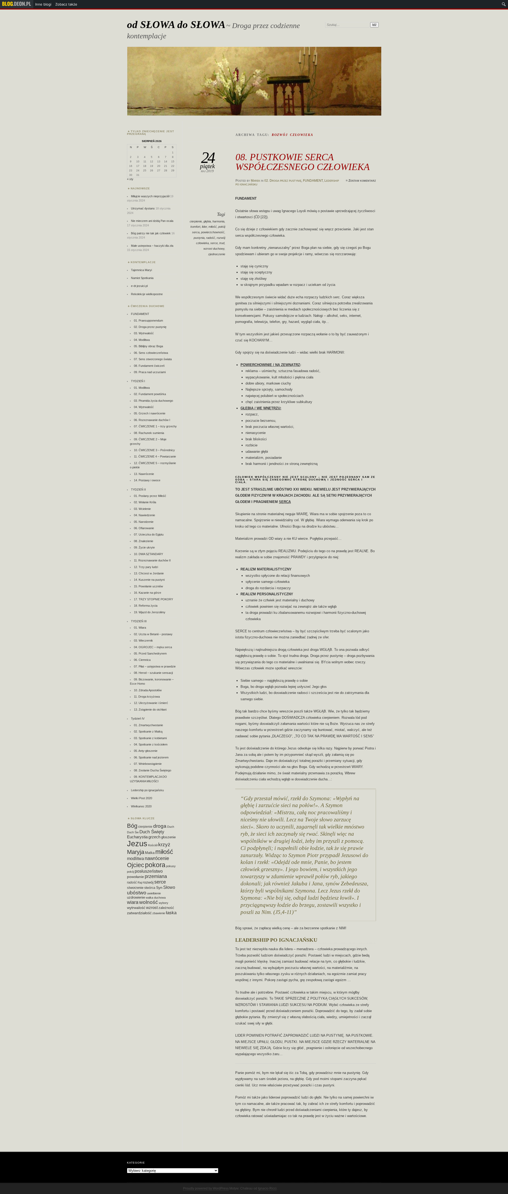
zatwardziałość (139, 913)
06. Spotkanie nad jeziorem (151, 757)
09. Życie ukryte (144, 547)
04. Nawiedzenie (144, 515)
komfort (195, 226)
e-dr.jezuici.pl (139, 285)
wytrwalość (136, 907)
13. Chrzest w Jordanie (149, 573)
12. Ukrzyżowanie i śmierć (151, 702)
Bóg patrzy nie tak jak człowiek (151, 233)
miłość (212, 226)
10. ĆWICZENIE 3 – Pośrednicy (154, 450)
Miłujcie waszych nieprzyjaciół (150, 196)
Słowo (169, 887)
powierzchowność (212, 232)
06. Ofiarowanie (144, 528)
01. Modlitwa (142, 387)
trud (221, 243)
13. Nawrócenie (144, 473)
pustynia (199, 237)
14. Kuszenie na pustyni (149, 579)
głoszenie (168, 837)
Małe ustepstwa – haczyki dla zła (152, 245)
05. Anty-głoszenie (145, 750)
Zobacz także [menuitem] (66, 4)
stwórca (149, 888)
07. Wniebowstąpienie (148, 763)
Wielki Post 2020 (141, 798)
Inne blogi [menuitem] (43, 4)
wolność (148, 902)
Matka (150, 853)
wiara (132, 902)
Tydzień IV (137, 718)
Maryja (135, 852)
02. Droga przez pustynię (282, 180)
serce (214, 243)
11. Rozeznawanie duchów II (152, 560)
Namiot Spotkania (142, 278)
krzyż (164, 844)
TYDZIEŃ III (139, 621)
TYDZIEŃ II (138, 489)
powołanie (135, 877)
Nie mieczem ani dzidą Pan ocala (152, 220)
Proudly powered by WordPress (206, 1188)
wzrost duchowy (213, 248)
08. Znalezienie (143, 541)
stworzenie (135, 888)
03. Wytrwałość (144, 333)
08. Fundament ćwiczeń (149, 365)
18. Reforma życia (145, 605)
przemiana (156, 876)
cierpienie (196, 221)
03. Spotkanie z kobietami (150, 738)
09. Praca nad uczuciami (150, 372)
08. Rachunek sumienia (149, 432)
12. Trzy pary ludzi (146, 567)
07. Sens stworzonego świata (153, 359)
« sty (130, 179)
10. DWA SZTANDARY (148, 554)
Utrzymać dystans (143, 208)
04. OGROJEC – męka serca (153, 647)
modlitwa (135, 858)
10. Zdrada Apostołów (148, 690)
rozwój (148, 882)
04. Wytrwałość (144, 407)
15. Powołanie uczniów (148, 586)
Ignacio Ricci (267, 1188)
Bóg (132, 825)
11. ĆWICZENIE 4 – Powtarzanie (155, 456)
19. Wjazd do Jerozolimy (149, 612)
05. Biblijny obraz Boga (148, 346)
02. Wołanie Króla (145, 502)
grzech (154, 837)
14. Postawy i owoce (147, 480)
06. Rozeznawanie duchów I (152, 420)
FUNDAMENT (313, 180)
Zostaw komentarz (362, 180)
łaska (171, 912)
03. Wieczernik (143, 640)
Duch (170, 826)
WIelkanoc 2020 (141, 806)
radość (210, 237)
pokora (155, 864)
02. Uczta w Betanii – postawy (153, 634)
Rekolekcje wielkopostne (147, 294)
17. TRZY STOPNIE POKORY (153, 599)
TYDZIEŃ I (138, 381)
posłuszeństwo (149, 871)
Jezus (137, 843)
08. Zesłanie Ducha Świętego (152, 770)
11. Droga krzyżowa (147, 696)
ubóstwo (136, 892)
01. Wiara (140, 627)
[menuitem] (16, 4)
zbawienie (158, 913)
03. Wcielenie (142, 508)
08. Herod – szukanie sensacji (153, 672)
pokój (130, 871)
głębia (207, 221)
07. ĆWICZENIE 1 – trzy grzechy (155, 426)
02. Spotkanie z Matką (148, 731)
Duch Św (133, 832)
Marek (255, 180)
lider (204, 226)
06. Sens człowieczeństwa (151, 352)
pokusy (171, 866)
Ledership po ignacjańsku (147, 790)
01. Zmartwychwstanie (148, 725)
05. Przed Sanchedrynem (150, 653)
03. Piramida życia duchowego (153, 400)
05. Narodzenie (143, 521)
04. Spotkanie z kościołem (150, 744)
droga (159, 826)
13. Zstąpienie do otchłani (150, 709)
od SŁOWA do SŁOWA (176, 24)
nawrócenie (157, 858)
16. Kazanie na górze (147, 592)
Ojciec (135, 865)
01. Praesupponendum (148, 320)
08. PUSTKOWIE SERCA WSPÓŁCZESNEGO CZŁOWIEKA (302, 162)
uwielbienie (154, 893)
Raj (140, 882)
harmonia (218, 221)
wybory (163, 902)
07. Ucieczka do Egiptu (149, 534)
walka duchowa (156, 897)
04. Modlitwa (142, 339)
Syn (159, 888)
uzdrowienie (136, 897)
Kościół (152, 845)
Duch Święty (151, 831)
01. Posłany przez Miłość (150, 495)
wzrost (152, 907)
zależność (166, 908)
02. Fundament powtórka (150, 394)
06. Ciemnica (142, 659)
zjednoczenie (216, 254)
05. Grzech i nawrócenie (149, 413)
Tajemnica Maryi (141, 270)
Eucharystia (137, 837)
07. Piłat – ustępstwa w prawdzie (155, 666)
